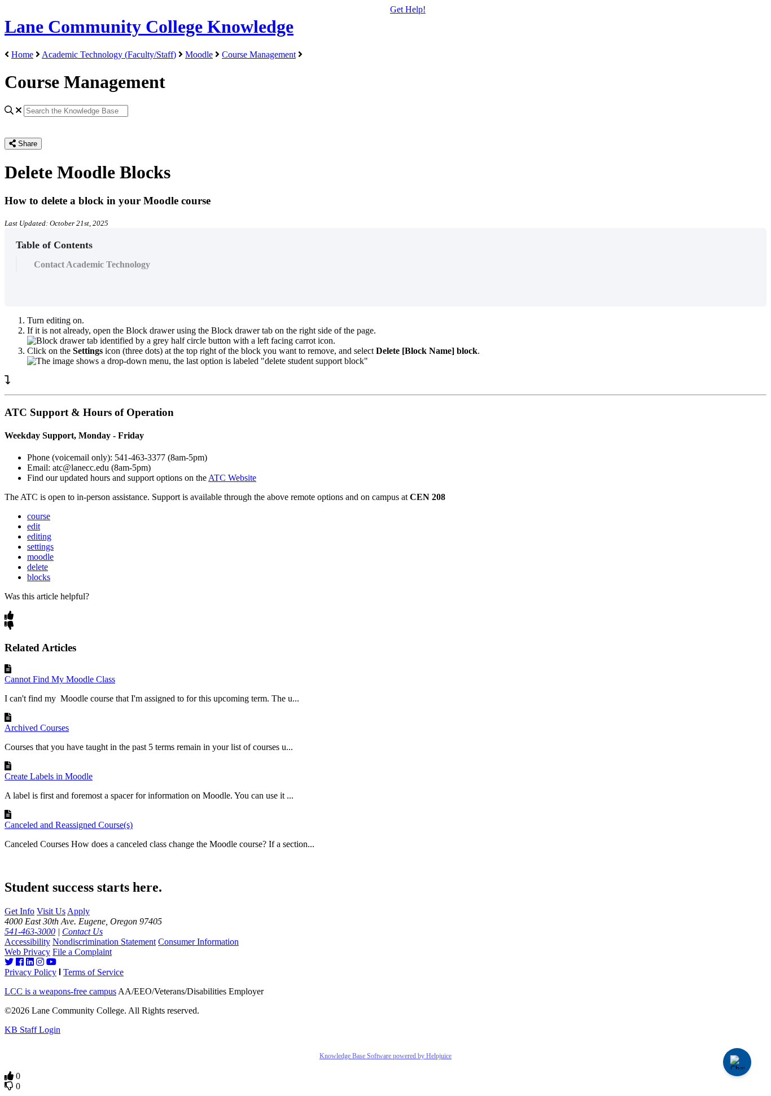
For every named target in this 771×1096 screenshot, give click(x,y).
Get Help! (408, 9)
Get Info (19, 911)
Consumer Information (198, 941)
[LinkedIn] (30, 962)
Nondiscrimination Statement (104, 941)
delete (37, 567)
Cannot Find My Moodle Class (60, 679)
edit (33, 526)
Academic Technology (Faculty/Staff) (109, 54)
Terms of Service (93, 972)
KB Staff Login (32, 1029)
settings (40, 546)
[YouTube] (51, 962)
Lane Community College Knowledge (149, 26)
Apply (78, 911)
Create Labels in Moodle (49, 776)
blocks (38, 577)
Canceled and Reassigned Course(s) (69, 825)
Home (22, 54)
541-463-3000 (30, 931)
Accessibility (27, 941)
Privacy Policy (30, 972)
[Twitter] (9, 962)
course (38, 516)
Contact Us (82, 931)
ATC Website (232, 478)
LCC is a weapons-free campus (60, 991)
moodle (40, 557)
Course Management (259, 54)
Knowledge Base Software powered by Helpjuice (385, 1056)
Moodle (199, 54)
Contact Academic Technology (92, 264)
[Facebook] (20, 962)
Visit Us (51, 911)
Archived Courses (37, 728)
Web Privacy (27, 952)
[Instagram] (40, 962)
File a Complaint (82, 952)
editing (39, 536)
